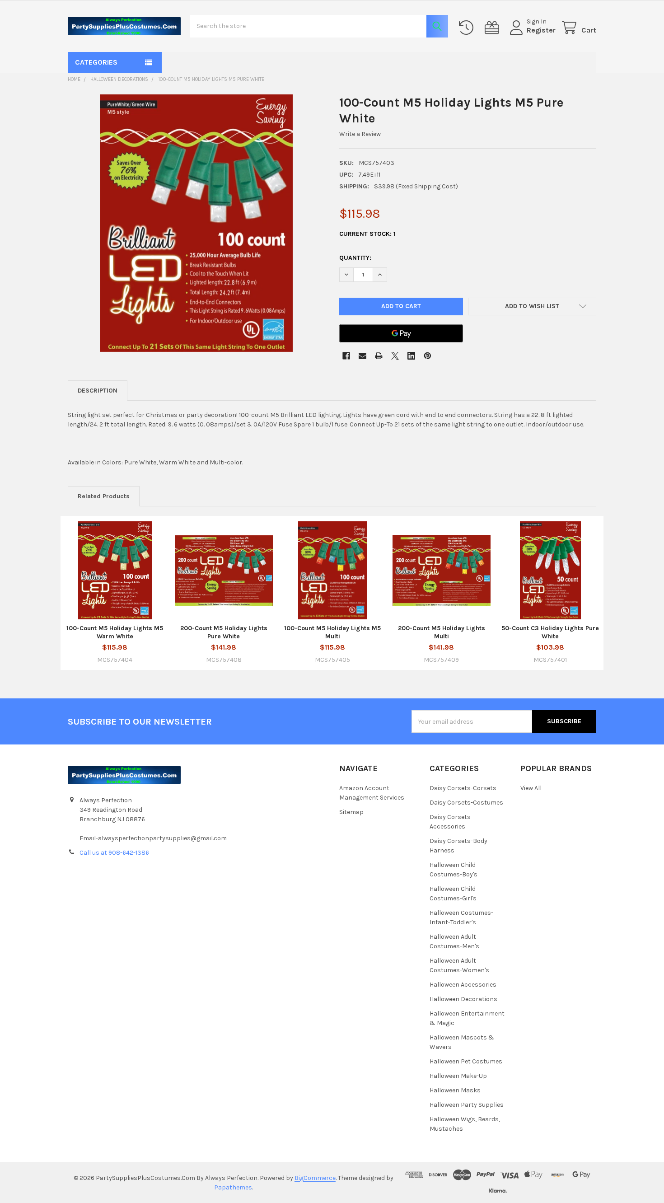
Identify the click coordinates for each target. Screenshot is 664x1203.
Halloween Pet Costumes (466, 1061)
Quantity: (355, 258)
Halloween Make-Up (458, 1076)
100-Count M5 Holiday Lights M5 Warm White (114, 632)
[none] (196, 223)
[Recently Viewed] (468, 28)
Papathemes (233, 1187)
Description (97, 390)
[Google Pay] (401, 333)
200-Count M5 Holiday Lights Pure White (223, 632)
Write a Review (360, 134)
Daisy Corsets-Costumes (466, 802)
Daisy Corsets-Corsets (463, 788)
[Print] (379, 356)
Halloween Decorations (463, 999)
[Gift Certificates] (493, 28)
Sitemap (351, 812)
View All (531, 788)
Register (541, 30)
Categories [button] (96, 62)
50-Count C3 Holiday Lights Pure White (550, 632)
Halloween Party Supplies (467, 1105)
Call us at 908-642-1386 (114, 853)
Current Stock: (367, 234)
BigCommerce (315, 1178)
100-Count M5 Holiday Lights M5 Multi (332, 632)
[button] (532, 307)
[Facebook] (346, 356)
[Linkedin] (411, 356)
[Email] (362, 356)
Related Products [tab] (104, 496)
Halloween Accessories (463, 984)
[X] (395, 356)
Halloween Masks (455, 1090)
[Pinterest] (428, 356)
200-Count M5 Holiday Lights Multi (441, 632)
